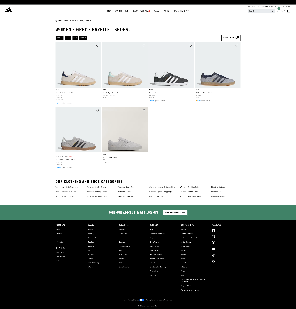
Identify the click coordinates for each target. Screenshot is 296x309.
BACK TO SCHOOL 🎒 (142, 11)
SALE (156, 11)
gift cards (278, 6)
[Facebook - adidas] (225, 231)
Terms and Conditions (164, 300)
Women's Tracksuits (126, 196)
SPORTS (165, 11)
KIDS (127, 11)
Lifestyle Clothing (218, 187)
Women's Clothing (125, 192)
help (258, 6)
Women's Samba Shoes (65, 196)
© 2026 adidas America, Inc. (148, 306)
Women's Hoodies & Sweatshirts (162, 187)
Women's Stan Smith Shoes (66, 192)
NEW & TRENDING (181, 11)
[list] (138, 38)
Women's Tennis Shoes (189, 192)
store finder (251, 6)
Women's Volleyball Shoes (190, 196)
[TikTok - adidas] (225, 255)
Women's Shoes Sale (126, 187)
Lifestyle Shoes (217, 192)
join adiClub (286, 6)
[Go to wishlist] (283, 11)
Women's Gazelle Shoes (96, 187)
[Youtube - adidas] (225, 262)
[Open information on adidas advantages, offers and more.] (148, 2)
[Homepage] (8, 10)
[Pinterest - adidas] (225, 249)
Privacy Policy (150, 300)
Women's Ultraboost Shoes (97, 196)
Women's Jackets (156, 196)
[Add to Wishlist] (97, 46)
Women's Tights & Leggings (160, 192)
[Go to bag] (288, 11)
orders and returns (267, 6)
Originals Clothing (218, 196)
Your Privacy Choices (131, 300)
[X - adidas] (225, 243)
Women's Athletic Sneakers (67, 187)
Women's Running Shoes (97, 192)
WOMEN (118, 11)
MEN (109, 11)
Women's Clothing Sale (189, 187)
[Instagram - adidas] (225, 237)
